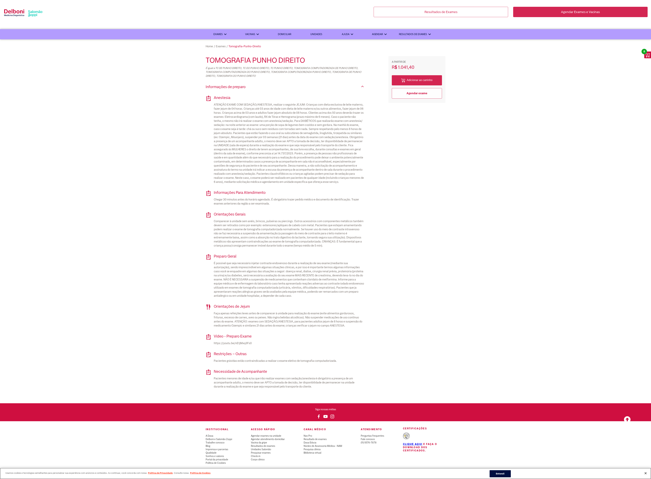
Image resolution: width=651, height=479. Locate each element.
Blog (208, 446)
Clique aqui (412, 444)
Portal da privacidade (217, 459)
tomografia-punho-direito (245, 46)
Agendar (377, 34)
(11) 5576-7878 (369, 442)
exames (221, 46)
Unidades (316, 34)
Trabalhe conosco (215, 442)
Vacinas (250, 34)
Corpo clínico (258, 459)
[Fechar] (645, 473)
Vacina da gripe (259, 442)
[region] (325, 473)
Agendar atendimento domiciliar (268, 439)
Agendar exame (417, 93)
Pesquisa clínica (312, 449)
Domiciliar (284, 34)
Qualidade (211, 452)
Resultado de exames (315, 439)
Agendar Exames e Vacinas (580, 12)
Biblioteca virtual (312, 452)
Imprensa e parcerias (217, 449)
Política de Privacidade (160, 473)
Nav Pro (308, 435)
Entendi (500, 473)
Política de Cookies (216, 463)
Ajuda (345, 34)
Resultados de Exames (441, 12)
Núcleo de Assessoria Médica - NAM (323, 446)
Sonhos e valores (215, 456)
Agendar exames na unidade (266, 435)
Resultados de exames (413, 34)
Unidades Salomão (261, 449)
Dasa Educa (310, 442)
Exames (218, 34)
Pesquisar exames (261, 452)
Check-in (255, 456)
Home (209, 46)
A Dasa (209, 435)
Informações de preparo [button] (226, 87)
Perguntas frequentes (372, 435)
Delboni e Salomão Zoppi (219, 439)
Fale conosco (368, 439)
